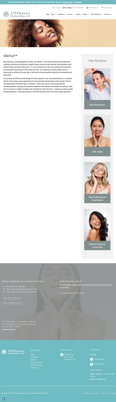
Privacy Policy (95, 393)
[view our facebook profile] (53, 7)
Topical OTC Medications (97, 87)
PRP (97, 83)
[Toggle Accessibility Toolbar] (4, 398)
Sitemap (112, 393)
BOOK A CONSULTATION (12, 303)
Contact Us (34, 368)
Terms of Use (105, 393)
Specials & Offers (36, 362)
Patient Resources (36, 365)
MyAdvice (45, 393)
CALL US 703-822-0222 (12, 298)
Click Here (67, 2)
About (32, 354)
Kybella (97, 136)
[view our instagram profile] (56, 7)
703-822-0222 (57, 2)
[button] (55, 14)
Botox (97, 132)
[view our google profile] (59, 7)
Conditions (34, 357)
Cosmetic (33, 360)
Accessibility (86, 393)
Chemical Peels (97, 226)
